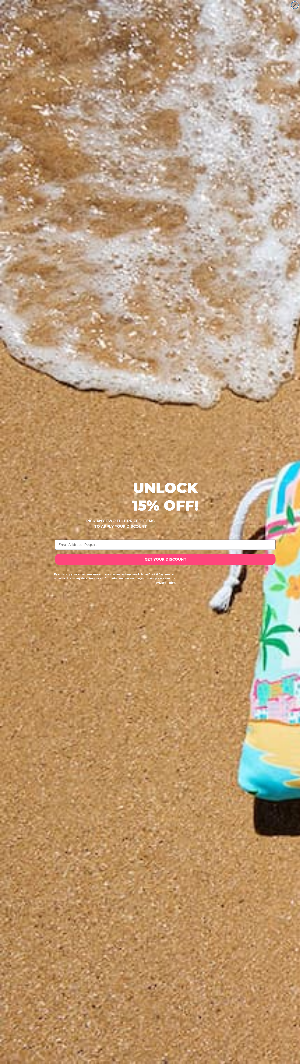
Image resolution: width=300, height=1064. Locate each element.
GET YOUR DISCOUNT (165, 559)
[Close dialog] (294, 5)
